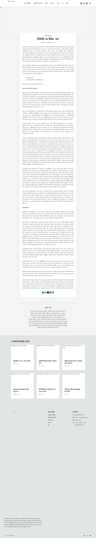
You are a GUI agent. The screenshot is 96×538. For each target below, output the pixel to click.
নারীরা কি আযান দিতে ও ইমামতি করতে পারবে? (73, 362)
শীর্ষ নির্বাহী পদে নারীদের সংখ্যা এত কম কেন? (47, 390)
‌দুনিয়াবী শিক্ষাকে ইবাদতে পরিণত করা (48, 362)
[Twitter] (87, 535)
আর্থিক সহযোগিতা (52, 418)
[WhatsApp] (45, 292)
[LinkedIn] (50, 292)
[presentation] (22, 351)
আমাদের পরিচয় (51, 415)
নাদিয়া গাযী (43, 43)
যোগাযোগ (50, 420)
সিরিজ (46, 3)
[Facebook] (81, 3)
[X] (84, 3)
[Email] (53, 292)
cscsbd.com (78, 420)
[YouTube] (87, 3)
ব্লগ (62, 3)
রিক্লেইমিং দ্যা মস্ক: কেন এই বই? (21, 361)
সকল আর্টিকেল (27, 3)
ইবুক (67, 3)
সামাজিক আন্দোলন (38, 3)
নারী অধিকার (48, 36)
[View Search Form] (90, 3)
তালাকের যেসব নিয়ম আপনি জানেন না (21, 390)
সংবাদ (58, 3)
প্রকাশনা (52, 3)
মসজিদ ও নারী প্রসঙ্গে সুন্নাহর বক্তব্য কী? (72, 390)
